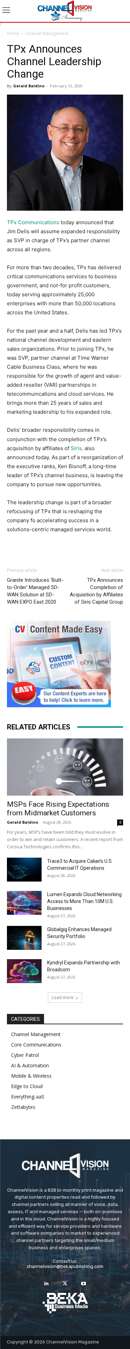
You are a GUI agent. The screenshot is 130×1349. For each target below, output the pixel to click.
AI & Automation (30, 1065)
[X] (65, 1283)
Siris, (77, 448)
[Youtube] (83, 1283)
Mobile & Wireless (31, 1075)
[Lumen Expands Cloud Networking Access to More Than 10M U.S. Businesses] (24, 903)
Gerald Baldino (28, 85)
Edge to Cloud (27, 1086)
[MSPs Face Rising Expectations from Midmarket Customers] (65, 767)
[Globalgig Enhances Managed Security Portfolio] (24, 938)
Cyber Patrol (25, 1055)
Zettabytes (23, 1107)
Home (13, 33)
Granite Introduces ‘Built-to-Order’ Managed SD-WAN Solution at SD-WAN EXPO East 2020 (35, 591)
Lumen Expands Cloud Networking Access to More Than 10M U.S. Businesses (84, 901)
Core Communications (36, 1044)
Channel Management (47, 33)
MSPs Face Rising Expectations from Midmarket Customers (58, 808)
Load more (62, 997)
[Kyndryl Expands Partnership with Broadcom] (24, 971)
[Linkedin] (46, 1283)
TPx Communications (33, 222)
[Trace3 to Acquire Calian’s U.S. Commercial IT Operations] (24, 870)
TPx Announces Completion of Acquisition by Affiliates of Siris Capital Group (96, 591)
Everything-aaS (27, 1096)
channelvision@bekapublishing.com (65, 1266)
